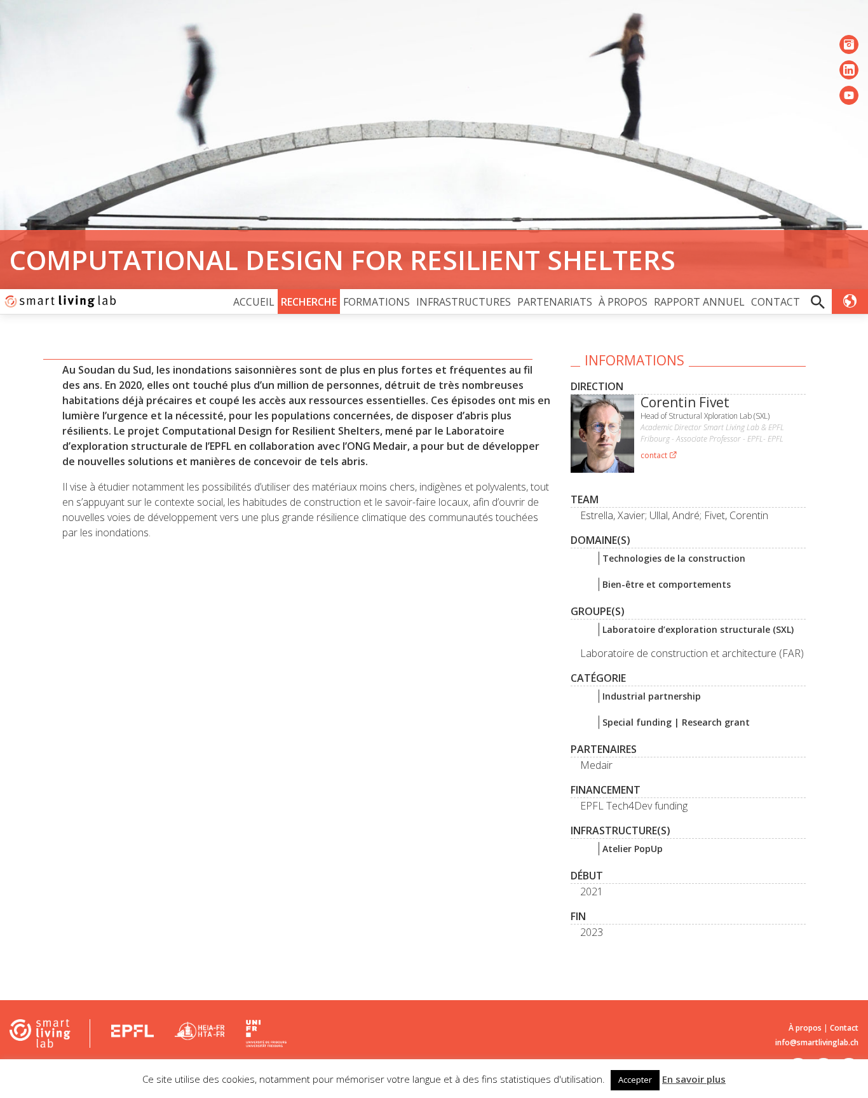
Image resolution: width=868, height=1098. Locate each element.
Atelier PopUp (632, 849)
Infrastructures (463, 302)
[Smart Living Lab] (59, 301)
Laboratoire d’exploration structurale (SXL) (698, 629)
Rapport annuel (699, 302)
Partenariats (554, 302)
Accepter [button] (635, 1079)
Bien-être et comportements (666, 584)
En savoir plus (694, 1079)
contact (655, 455)
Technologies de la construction (673, 558)
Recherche (309, 302)
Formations (376, 302)
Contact (775, 302)
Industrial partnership (651, 696)
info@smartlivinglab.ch (816, 1042)
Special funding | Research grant (676, 722)
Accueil (254, 302)
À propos (623, 302)
